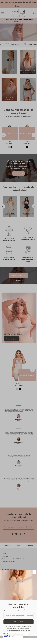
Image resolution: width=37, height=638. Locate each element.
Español (10, 636)
